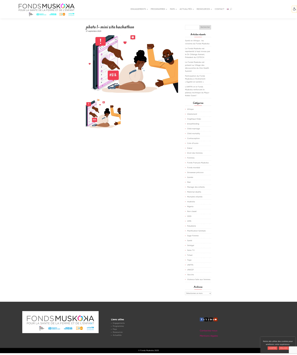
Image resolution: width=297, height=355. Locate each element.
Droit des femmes (195, 153)
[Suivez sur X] (206, 319)
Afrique (190, 109)
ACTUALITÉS (186, 9)
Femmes (190, 158)
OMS (189, 221)
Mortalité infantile (194, 197)
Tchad (189, 255)
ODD (189, 216)
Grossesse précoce (195, 172)
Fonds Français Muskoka (198, 163)
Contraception (193, 138)
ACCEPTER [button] (272, 348)
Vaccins (190, 275)
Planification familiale (196, 231)
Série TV (191, 250)
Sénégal (190, 245)
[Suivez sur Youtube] (215, 319)
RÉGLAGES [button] (283, 348)
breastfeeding (193, 124)
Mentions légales (209, 336)
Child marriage (193, 129)
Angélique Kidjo (194, 119)
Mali (189, 182)
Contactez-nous (208, 331)
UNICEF (190, 270)
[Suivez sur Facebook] (201, 319)
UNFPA (190, 265)
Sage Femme (193, 236)
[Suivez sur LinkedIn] (211, 319)
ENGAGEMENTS (138, 9)
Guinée (190, 177)
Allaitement (192, 114)
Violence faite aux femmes (198, 279)
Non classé (192, 211)
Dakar (189, 148)
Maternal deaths (194, 192)
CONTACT (219, 9)
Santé (189, 240)
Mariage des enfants (196, 187)
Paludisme (191, 226)
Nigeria (190, 206)
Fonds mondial (193, 168)
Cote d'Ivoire (192, 143)
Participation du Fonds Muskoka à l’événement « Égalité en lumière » (195, 79)
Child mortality (193, 133)
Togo (189, 260)
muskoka (191, 202)
